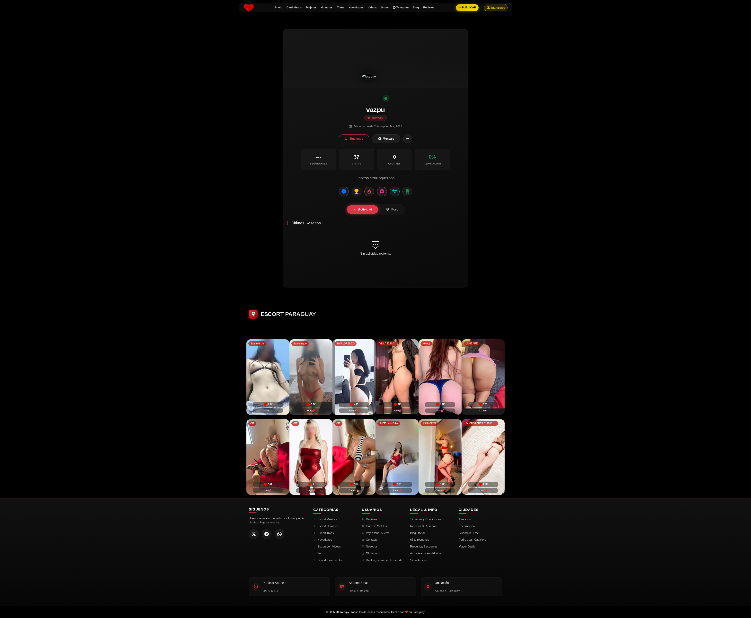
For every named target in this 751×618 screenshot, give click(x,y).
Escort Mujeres (327, 519)
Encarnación (467, 526)
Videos (372, 7)
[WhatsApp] (279, 534)
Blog (416, 7)
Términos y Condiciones (425, 519)
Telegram (402, 7)
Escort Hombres (328, 526)
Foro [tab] (394, 209)
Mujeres (311, 7)
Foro (320, 553)
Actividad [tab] (365, 209)
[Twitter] (254, 534)
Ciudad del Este (469, 533)
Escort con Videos (329, 546)
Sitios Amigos (419, 560)
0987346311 (270, 590)
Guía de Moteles (376, 526)
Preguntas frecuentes (423, 546)
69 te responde (419, 539)
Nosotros (372, 546)
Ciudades (293, 7)
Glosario (371, 553)
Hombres (327, 7)
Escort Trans (325, 533)
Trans (340, 7)
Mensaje (388, 138)
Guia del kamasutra (329, 560)
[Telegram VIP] (266, 534)
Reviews (428, 7)
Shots (385, 7)
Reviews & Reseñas (423, 526)
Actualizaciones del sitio (425, 553)
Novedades (356, 7)
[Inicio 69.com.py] (248, 8)
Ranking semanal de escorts (384, 560)
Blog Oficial (417, 533)
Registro (371, 519)
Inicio (278, 7)
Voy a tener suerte (377, 533)
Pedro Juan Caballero (472, 539)
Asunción (465, 519)
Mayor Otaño (467, 546)
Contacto (371, 539)
